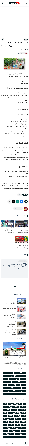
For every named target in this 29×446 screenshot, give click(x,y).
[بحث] (2, 3)
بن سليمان (18, 418)
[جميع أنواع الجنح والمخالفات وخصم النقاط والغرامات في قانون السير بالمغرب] (21, 324)
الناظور (10, 415)
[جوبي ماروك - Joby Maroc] (14, 3)
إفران (5, 403)
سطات (11, 424)
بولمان (5, 418)
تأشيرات (23, 379)
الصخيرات (23, 412)
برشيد (5, 415)
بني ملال (11, 418)
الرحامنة (7, 409)
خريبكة (18, 424)
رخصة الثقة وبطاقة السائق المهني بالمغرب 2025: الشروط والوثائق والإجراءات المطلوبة (10, 302)
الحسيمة (16, 406)
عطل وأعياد (22, 382)
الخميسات (7, 406)
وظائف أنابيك (17, 388)
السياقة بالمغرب (8, 373)
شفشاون (14, 427)
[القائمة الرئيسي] (27, 3)
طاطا (6, 427)
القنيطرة (23, 415)
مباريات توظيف (7, 382)
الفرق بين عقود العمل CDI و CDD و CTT (10, 316)
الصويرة (17, 412)
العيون (5, 412)
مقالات (17, 385)
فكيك (6, 430)
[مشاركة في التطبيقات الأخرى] (9, 201)
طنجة (24, 430)
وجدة (6, 433)
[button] (21, 201)
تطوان (6, 421)
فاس (12, 430)
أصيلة (14, 403)
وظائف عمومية (7, 388)
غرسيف (17, 430)
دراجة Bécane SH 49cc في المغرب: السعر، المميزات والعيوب (10, 333)
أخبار (26, 39)
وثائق (24, 388)
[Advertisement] (14, 23)
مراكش (18, 433)
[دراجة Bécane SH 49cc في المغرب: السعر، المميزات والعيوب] (21, 332)
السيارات (18, 373)
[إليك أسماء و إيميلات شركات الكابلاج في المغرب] (21, 309)
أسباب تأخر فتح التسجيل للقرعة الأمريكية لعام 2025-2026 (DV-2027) (8, 231)
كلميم (24, 433)
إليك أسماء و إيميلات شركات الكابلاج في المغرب (9, 309)
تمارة (24, 424)
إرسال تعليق (22, 261)
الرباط (14, 409)
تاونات (12, 421)
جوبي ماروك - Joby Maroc (9, 443)
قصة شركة (15, 382)
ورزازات (23, 436)
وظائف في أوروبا (21, 391)
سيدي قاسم (22, 427)
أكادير (10, 403)
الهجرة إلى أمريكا (10, 376)
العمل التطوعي (22, 376)
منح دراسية (11, 385)
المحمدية (17, 415)
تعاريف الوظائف (14, 379)
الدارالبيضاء (22, 409)
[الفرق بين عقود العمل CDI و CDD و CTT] (21, 316)
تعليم (6, 379)
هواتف (5, 385)
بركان (24, 418)
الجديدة (23, 406)
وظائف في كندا (9, 391)
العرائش (11, 412)
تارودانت (23, 421)
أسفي (19, 403)
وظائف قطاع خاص (21, 394)
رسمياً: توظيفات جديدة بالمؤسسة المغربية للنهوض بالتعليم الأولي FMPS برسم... (22, 232)
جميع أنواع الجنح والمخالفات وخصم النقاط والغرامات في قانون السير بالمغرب (9, 325)
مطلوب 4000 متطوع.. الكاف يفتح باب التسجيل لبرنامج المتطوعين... (22, 247)
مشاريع (23, 385)
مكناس (11, 433)
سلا (5, 424)
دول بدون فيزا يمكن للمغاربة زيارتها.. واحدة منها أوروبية (14, 359)
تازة (17, 421)
